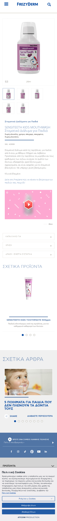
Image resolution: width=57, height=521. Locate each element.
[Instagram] (18, 451)
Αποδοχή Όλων (28, 512)
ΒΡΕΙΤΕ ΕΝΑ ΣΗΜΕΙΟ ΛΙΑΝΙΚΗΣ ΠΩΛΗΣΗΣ (31, 439)
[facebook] (11, 451)
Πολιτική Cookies (9, 493)
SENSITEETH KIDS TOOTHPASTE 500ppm (29, 320)
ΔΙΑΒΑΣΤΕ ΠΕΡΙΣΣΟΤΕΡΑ (40, 416)
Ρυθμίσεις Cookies (27, 498)
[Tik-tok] (25, 451)
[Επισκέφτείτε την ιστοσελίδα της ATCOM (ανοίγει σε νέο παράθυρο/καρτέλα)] (28, 517)
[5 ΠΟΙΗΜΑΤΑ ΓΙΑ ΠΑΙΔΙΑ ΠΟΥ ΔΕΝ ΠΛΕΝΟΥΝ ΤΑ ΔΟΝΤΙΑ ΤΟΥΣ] (28, 382)
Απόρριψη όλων (28, 505)
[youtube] (39, 451)
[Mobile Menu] (6, 4)
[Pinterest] (32, 451)
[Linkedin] (46, 451)
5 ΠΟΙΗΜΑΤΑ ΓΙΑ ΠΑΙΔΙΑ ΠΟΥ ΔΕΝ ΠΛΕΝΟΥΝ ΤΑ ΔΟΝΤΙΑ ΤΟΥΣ (28, 405)
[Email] (6, 82)
